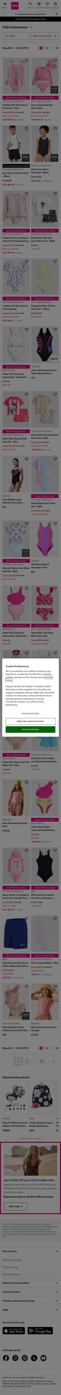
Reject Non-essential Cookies (30, 721)
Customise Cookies (30, 713)
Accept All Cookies (30, 729)
